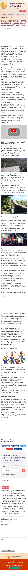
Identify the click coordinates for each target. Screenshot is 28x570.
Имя (2, 539)
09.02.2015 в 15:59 (5, 488)
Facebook (5, 462)
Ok (10, 567)
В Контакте (6, 460)
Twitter (11, 462)
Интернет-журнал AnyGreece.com (11, 5)
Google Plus (18, 462)
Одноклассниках (14, 460)
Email (2, 545)
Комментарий (4, 524)
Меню (23, 11)
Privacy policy (16, 567)
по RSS (4, 459)
